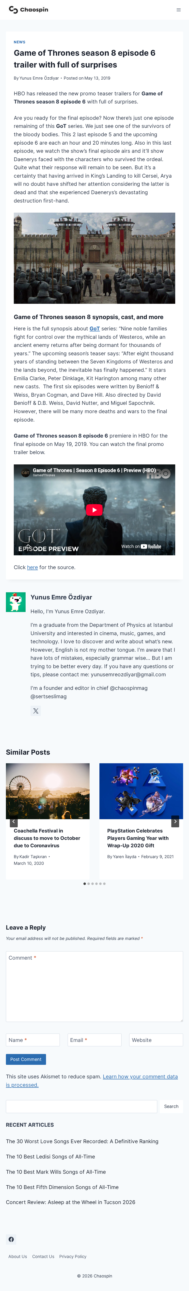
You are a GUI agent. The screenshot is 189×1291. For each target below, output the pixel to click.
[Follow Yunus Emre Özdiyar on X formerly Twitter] (36, 711)
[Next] (175, 821)
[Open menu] (178, 10)
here (32, 567)
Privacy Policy (72, 1256)
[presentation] (48, 791)
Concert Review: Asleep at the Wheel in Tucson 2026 (70, 1202)
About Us (17, 1256)
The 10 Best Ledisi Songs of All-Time (50, 1157)
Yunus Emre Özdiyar (39, 78)
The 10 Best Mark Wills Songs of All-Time (56, 1172)
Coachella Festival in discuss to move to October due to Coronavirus (47, 838)
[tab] (84, 884)
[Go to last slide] (14, 821)
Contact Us (43, 1256)
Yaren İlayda (124, 856)
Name (18, 1040)
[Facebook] (11, 1239)
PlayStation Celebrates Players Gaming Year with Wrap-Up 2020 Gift (138, 838)
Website (142, 1040)
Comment (22, 958)
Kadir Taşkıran (33, 856)
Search (171, 1106)
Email (78, 1040)
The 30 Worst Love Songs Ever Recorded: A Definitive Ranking (82, 1141)
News (20, 42)
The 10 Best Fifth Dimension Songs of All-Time (62, 1187)
